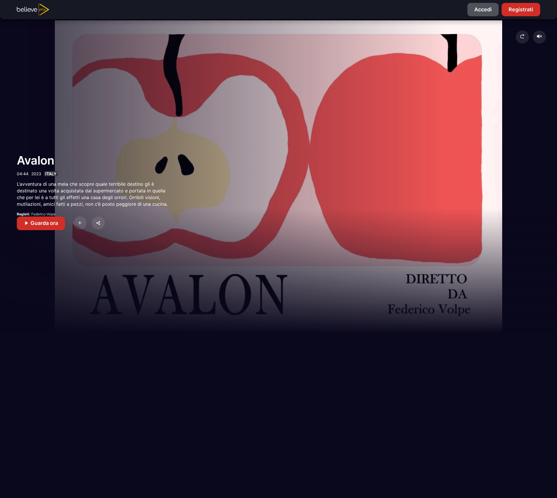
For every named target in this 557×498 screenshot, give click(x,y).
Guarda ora (43, 223)
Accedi (483, 9)
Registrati (521, 9)
